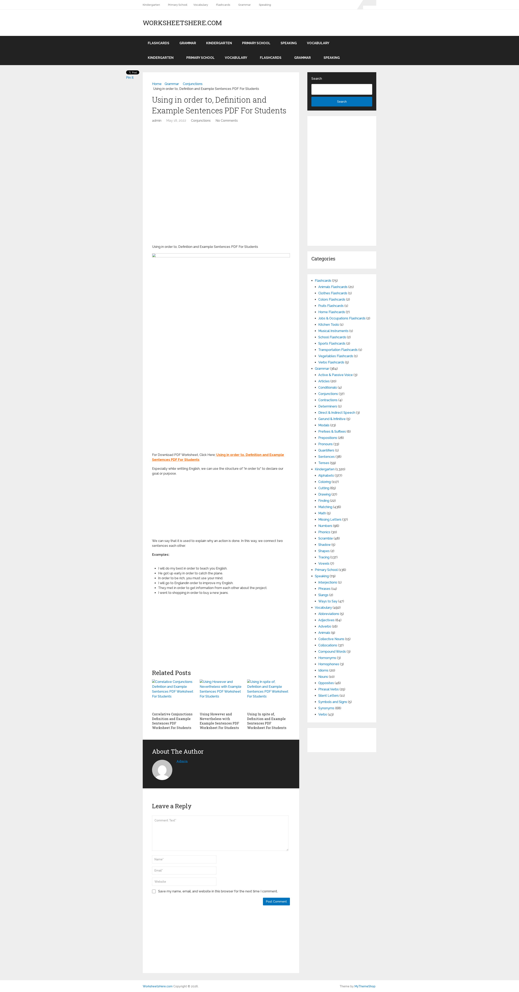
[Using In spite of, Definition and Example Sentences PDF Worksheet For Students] (268, 694)
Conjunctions (201, 121)
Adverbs (324, 626)
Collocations (327, 645)
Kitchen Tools (328, 325)
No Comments (227, 121)
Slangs (323, 595)
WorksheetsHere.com (182, 22)
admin (156, 121)
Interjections (327, 582)
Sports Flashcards (331, 343)
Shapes (324, 551)
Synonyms (326, 708)
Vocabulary (200, 4)
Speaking (265, 4)
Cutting (323, 488)
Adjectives (326, 620)
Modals (323, 425)
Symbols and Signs (332, 702)
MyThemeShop (365, 986)
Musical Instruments (333, 331)
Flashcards (223, 4)
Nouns (323, 677)
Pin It (130, 78)
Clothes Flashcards (332, 293)
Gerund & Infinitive (332, 419)
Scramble (325, 538)
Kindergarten (151, 4)
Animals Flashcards (332, 287)
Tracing (323, 557)
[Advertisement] (221, 155)
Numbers (325, 526)
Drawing (324, 494)
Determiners (327, 406)
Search (316, 79)
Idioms (323, 670)
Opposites (326, 683)
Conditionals (327, 387)
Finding (323, 501)
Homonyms (327, 658)
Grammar (244, 4)
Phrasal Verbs (328, 689)
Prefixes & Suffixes (332, 431)
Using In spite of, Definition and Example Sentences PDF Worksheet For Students (266, 721)
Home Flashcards (331, 312)
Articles (324, 381)
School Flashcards (332, 337)
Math (322, 513)
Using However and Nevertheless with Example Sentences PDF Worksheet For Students (219, 721)
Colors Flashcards (331, 299)
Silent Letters (328, 696)
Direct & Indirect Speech (336, 413)
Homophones (328, 664)
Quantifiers (326, 450)
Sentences (326, 457)
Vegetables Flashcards (335, 356)
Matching (325, 507)
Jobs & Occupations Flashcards (342, 318)
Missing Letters (329, 519)
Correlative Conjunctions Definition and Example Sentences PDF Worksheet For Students (172, 721)
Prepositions (327, 438)
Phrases (324, 589)
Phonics (324, 532)
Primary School (177, 4)
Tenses (323, 463)
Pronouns (325, 444)
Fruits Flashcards (331, 306)
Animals (324, 633)
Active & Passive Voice (335, 375)
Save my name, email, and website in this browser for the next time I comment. (218, 891)
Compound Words (332, 651)
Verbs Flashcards (331, 362)
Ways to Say (327, 601)
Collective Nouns (331, 639)
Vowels (323, 563)
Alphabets (326, 475)
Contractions (328, 400)
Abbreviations (328, 614)
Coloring (324, 482)
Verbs (322, 714)
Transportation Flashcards (338, 350)
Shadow (324, 545)
